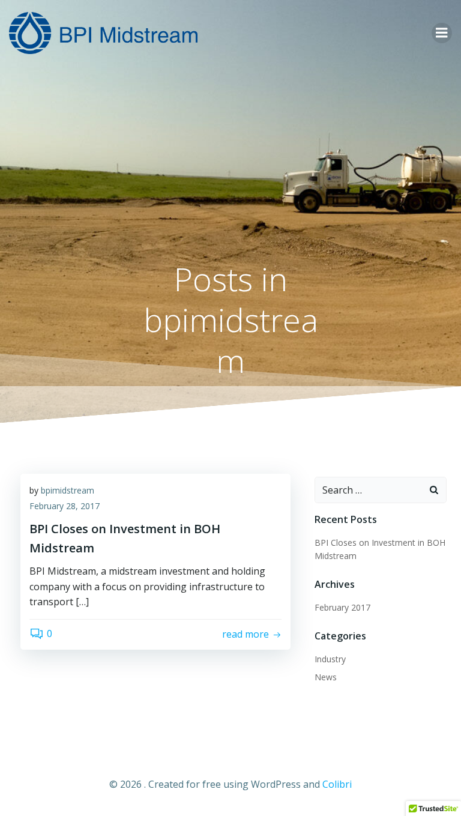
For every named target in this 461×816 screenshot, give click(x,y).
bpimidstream (67, 490)
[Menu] (442, 33)
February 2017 (342, 607)
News (326, 677)
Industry (330, 659)
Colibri (337, 784)
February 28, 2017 (64, 506)
